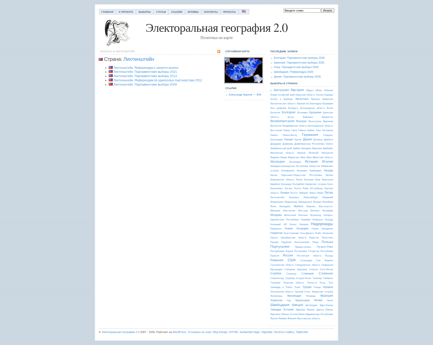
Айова (318, 90)
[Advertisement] (141, 133)
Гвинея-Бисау (290, 135)
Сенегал (313, 269)
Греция (288, 139)
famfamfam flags (250, 331)
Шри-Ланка (326, 305)
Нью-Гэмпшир (291, 233)
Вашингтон (327, 117)
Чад (289, 300)
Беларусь (293, 108)
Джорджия (275, 144)
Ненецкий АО (278, 224)
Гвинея (274, 135)
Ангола (319, 95)
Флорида (310, 296)
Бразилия (315, 112)
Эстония (288, 309)
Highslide (266, 331)
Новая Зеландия (296, 228)
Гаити (294, 130)
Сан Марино (324, 260)
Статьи (161, 12)
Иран (309, 157)
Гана (318, 130)
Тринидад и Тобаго (281, 287)
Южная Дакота (315, 309)
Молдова (276, 214)
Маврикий (327, 197)
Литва (328, 192)
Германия (310, 135)
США (292, 260)
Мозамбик (327, 210)
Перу (315, 242)
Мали (273, 206)
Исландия (295, 161)
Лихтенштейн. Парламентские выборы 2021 (145, 72)
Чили (330, 300)
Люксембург (310, 197)
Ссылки (176, 12)
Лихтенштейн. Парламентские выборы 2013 (145, 76)
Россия (288, 255)
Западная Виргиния (311, 148)
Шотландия (311, 305)
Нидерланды (322, 224)
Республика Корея (281, 251)
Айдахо (310, 90)
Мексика (275, 210)
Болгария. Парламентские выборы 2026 (299, 57)
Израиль (301, 153)
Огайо (318, 233)
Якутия (274, 318)
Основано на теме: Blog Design (208, 331)
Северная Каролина (295, 269)
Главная (107, 12)
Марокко (310, 206)
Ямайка (283, 318)
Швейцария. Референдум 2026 (293, 71)
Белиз (330, 108)
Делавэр (317, 139)
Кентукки (308, 179)
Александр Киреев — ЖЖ (245, 94)
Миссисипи (289, 210)
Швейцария (279, 305)
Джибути (328, 139)
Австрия (297, 90)
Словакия (307, 273)
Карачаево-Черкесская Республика (301, 175)
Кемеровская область (282, 179)
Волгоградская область (320, 126)
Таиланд (317, 278)
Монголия (290, 215)
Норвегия (276, 232)
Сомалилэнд (277, 278)
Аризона (315, 99)
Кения (299, 179)
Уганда (317, 287)
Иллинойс (314, 153)
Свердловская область (307, 265)
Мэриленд (315, 215)
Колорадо (286, 184)
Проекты (229, 12)
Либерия (303, 193)
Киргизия (327, 179)
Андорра (328, 95)
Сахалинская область (282, 265)
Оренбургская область (294, 237)
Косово (288, 188)
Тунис (297, 287)
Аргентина (301, 98)
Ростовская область (309, 255)
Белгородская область (312, 108)
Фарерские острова (322, 291)
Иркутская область (323, 157)
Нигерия (303, 224)
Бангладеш (315, 103)
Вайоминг (308, 117)
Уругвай (299, 291)
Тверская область (293, 282)
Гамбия (310, 130)
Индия (283, 157)
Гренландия (276, 139)
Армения (327, 99)
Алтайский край (286, 95)
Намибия (305, 219)
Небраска (317, 219)
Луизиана (294, 197)
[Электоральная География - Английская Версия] (244, 12)
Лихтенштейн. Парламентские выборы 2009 (145, 84)
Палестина (327, 237)
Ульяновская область (281, 291)
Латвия (284, 192)
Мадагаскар (291, 202)
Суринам (290, 278)
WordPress (179, 331)
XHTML (233, 331)
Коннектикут (276, 188)
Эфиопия (300, 309)
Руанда (329, 255)
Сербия (275, 273)
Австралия (281, 90)
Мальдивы (284, 206)
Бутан (291, 117)
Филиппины (276, 296)
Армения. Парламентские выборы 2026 (299, 62)
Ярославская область (308, 318)
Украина (327, 286)
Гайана (302, 130)
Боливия (302, 112)
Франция (326, 295)
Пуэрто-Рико (325, 246)
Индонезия (293, 157)
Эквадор (275, 309)
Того (331, 282)
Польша (327, 242)
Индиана (274, 157)
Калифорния (287, 170)
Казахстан (314, 166)
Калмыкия (302, 170)
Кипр (317, 179)
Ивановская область (282, 153)
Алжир (273, 95)
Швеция (297, 305)
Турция (306, 286)
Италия (327, 161)
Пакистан (314, 237)
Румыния (276, 260)
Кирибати (275, 184)
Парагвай (286, 242)
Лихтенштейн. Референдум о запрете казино (146, 68)
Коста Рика (301, 188)
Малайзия (327, 202)
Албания (328, 90)
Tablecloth (302, 331)
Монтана (303, 215)
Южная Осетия (289, 314)
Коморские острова (315, 184)
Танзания (275, 282)
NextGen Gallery (284, 331)
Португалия (279, 246)
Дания (307, 139)
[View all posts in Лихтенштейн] (101, 59)
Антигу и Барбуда (281, 99)
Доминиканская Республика (309, 144)
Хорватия (276, 300)
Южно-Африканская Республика (315, 314)
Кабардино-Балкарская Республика (289, 166)
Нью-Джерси (307, 233)
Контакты (211, 12)
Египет (329, 144)
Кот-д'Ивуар (316, 188)
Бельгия (275, 112)
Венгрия (301, 121)
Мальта (298, 206)
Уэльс (307, 291)
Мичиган (314, 210)
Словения (326, 273)
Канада (328, 170)
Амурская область (305, 95)
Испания (311, 161)
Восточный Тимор (280, 130)
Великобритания (282, 121)
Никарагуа (275, 228)
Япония (291, 318)
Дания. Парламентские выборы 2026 (297, 76)
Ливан (312, 193)
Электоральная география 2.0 (120, 331)
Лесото (294, 193)
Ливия (320, 193)
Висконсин (276, 126)
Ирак (302, 157)
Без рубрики (278, 108)
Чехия (318, 300)
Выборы (145, 12)
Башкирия (327, 103)
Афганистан (303, 103)
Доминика (288, 144)
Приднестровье (303, 247)
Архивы (193, 12)
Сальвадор (306, 260)
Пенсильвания (301, 242)
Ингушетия (327, 153)
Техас (322, 282)
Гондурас (328, 135)
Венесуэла (314, 121)
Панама (274, 242)
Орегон (274, 237)
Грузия (297, 139)
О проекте (126, 12)
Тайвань (328, 278)
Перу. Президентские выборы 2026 (296, 67)
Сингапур (291, 273)
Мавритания (276, 202)
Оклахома (327, 233)
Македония (305, 201)
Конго (330, 184)
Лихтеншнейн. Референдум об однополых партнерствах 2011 (158, 80)
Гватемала (327, 130)
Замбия (296, 148)
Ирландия (277, 161)
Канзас (274, 175)
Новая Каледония (322, 228)
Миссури (303, 210)
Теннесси (312, 282)
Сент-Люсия (326, 269)
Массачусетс (326, 206)
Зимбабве (328, 148)
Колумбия (298, 184)
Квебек (329, 175)
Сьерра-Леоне (303, 278)
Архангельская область (283, 103)
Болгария (288, 112)
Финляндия (294, 295)
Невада (329, 219)
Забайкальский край (281, 148)
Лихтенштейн (125, 51)
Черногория (302, 300)
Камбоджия (315, 170)
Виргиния (328, 121)
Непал (293, 224)
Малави (317, 202)
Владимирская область (295, 126)
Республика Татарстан (306, 251)
